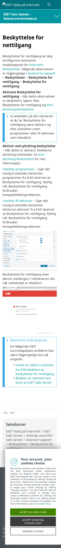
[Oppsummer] (52, 400)
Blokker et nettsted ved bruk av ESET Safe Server (34, 380)
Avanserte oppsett (41, 73)
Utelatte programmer (19, 169)
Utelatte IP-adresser (18, 200)
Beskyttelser (18, 444)
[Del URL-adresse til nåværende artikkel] (35, 400)
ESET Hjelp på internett (23, 431)
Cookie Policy (43, 506)
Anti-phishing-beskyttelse (28, 107)
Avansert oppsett (39, 440)
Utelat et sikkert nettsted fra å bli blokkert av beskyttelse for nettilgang (35, 369)
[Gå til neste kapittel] (12, 413)
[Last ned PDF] (44, 400)
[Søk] (49, 5)
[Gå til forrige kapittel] (5, 413)
